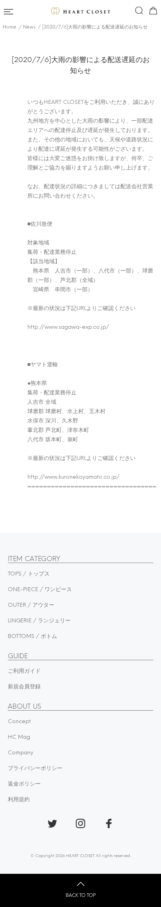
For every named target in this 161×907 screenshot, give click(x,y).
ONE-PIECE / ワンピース (40, 589)
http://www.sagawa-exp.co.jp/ (68, 327)
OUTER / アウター (31, 605)
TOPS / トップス (29, 573)
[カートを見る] (152, 12)
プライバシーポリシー (35, 768)
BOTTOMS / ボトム (32, 636)
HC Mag (19, 737)
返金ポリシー (24, 783)
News (29, 27)
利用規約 (19, 799)
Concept (19, 721)
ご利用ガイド (24, 671)
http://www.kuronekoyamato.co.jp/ (73, 477)
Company (20, 752)
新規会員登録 (24, 686)
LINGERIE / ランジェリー (39, 620)
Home (9, 27)
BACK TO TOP (81, 895)
